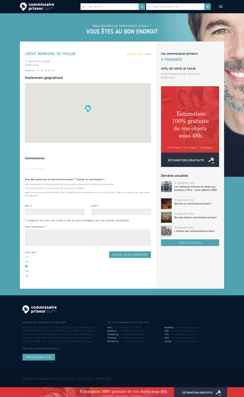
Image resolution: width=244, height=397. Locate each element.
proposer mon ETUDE (39, 357)
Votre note (31, 252)
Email (95, 205)
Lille (167, 334)
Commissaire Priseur (37, 6)
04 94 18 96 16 (45, 70)
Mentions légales (103, 378)
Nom (28, 205)
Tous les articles (190, 242)
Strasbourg (113, 334)
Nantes (168, 341)
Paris (110, 327)
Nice (167, 338)
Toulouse (112, 338)
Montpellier (113, 341)
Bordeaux (169, 327)
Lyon (167, 331)
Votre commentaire (35, 226)
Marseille (112, 331)
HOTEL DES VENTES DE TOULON (178, 68)
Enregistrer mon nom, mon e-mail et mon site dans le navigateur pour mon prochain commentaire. (78, 220)
